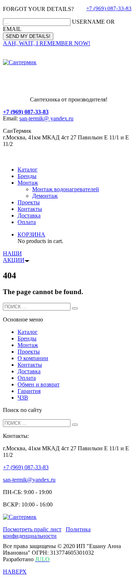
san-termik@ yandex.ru (46, 118)
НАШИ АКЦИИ (13, 256)
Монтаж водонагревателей (65, 189)
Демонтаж (45, 196)
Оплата (27, 222)
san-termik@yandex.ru (29, 480)
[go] (75, 308)
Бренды (27, 176)
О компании (33, 358)
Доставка (29, 215)
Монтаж (28, 183)
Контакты (30, 209)
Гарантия (29, 391)
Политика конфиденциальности (47, 532)
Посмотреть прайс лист (32, 529)
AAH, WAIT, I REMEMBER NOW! (46, 43)
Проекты (29, 202)
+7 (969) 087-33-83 (109, 8)
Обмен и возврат (39, 384)
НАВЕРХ (15, 572)
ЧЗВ (23, 397)
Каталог (28, 169)
